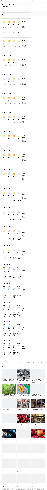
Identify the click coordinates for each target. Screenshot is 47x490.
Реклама (8, 489)
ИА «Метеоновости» (43, 489)
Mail (1, 489)
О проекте (12, 489)
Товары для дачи (37, 360)
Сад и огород (31, 360)
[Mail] (1, 1)
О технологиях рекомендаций (27, 489)
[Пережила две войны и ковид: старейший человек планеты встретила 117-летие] (9, 421)
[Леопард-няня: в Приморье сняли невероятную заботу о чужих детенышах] (9, 391)
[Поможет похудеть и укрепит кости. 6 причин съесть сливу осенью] (9, 406)
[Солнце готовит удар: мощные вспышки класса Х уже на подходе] (38, 481)
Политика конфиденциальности (18, 489)
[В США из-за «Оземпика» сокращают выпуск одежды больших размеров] (38, 376)
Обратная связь (34, 489)
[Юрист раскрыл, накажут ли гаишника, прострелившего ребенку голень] (23, 436)
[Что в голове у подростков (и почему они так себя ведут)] (23, 406)
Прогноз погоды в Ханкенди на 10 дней (13, 360)
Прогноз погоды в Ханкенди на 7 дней (37, 359)
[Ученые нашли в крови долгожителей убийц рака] (9, 436)
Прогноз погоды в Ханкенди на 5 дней (23, 359)
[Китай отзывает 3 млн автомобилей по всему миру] (23, 376)
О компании (4, 489)
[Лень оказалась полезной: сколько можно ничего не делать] (9, 466)
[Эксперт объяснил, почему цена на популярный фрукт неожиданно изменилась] (23, 391)
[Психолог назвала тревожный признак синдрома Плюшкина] (9, 451)
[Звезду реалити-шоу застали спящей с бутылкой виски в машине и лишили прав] (23, 451)
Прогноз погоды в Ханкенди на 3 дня (9, 359)
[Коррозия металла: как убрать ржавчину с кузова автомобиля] (9, 481)
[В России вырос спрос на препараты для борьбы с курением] (38, 391)
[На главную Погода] (4, 1)
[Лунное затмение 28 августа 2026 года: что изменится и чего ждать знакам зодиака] (38, 466)
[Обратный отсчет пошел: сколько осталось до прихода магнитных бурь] (38, 451)
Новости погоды (24, 360)
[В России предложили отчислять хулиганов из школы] (23, 481)
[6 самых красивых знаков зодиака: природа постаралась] (38, 421)
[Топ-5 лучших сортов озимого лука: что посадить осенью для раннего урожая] (38, 436)
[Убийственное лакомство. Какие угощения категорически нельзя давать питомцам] (9, 376)
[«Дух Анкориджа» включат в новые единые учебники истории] (23, 466)
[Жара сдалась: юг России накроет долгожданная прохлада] (38, 406)
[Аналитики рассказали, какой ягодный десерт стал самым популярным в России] (23, 421)
